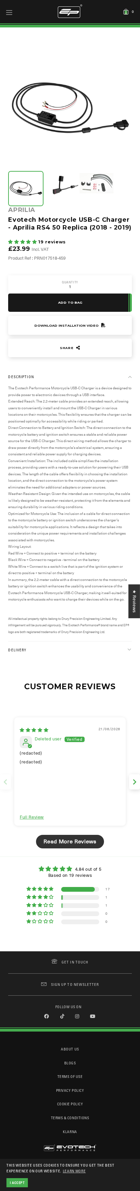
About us (70, 1049)
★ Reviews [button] (134, 601)
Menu (9, 12)
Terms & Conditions (70, 1118)
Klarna (70, 1131)
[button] (23, 242)
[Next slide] (134, 781)
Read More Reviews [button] (69, 841)
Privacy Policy (70, 1090)
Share (67, 348)
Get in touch (75, 962)
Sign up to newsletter (75, 984)
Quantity (70, 282)
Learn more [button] (74, 1171)
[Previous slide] (5, 781)
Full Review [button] (32, 817)
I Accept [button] (17, 1183)
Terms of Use (70, 1076)
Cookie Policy (70, 1104)
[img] (34, 730)
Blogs (70, 1063)
